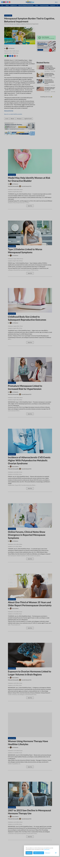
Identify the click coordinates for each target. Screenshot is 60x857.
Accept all (29, 852)
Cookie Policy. (47, 849)
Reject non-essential (39, 852)
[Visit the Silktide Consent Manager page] (55, 852)
